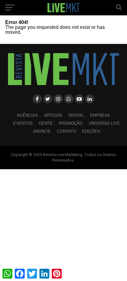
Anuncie (42, 131)
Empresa (100, 115)
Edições (91, 131)
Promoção (71, 123)
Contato (66, 131)
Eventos (23, 123)
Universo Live (104, 123)
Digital (76, 115)
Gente (46, 123)
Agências (27, 115)
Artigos (53, 115)
